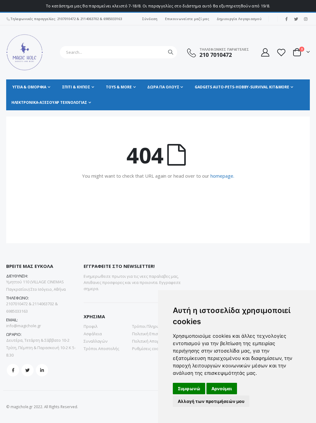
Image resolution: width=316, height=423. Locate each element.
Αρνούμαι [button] (221, 388)
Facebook (13, 370)
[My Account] (265, 52)
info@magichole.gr (23, 325)
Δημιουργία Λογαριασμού (239, 18)
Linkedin (42, 370)
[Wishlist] (281, 52)
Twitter (27, 370)
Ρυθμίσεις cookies (149, 348)
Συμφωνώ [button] (189, 388)
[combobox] (118, 52)
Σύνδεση (150, 18)
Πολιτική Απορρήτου (151, 341)
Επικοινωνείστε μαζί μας (187, 18)
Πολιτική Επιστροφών (152, 333)
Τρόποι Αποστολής (101, 348)
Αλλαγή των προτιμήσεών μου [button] (211, 401)
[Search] (171, 52)
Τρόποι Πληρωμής (149, 326)
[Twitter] (296, 19)
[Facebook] (286, 19)
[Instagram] (305, 19)
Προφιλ (91, 326)
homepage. (222, 176)
